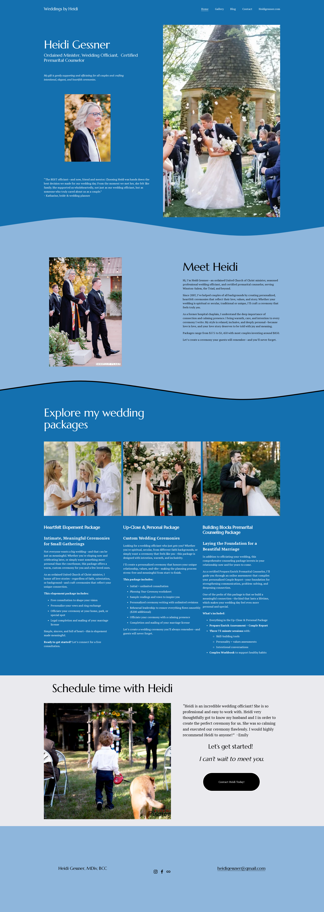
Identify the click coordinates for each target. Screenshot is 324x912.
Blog (233, 9)
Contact (247, 9)
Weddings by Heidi (61, 8)
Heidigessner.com (269, 9)
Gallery (219, 9)
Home (204, 9)
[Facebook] (162, 872)
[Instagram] (156, 872)
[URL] (168, 872)
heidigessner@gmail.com (241, 868)
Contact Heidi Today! (231, 782)
